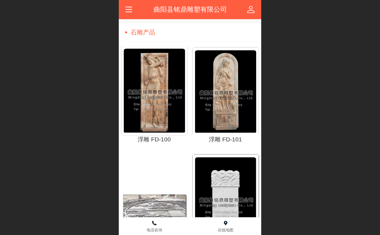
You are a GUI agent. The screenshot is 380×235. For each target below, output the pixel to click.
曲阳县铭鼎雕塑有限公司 (190, 9)
